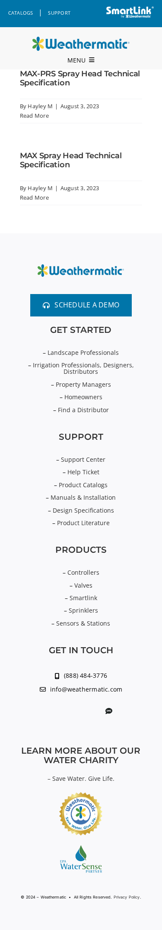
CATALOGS (20, 12)
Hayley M (40, 106)
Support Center (83, 459)
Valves (83, 585)
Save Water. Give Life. (83, 778)
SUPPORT (59, 12)
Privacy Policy (127, 897)
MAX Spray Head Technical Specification (71, 160)
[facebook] (80, 711)
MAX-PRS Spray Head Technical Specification (80, 78)
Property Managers (83, 384)
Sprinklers (83, 610)
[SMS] (108, 711)
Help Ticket (83, 472)
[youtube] (66, 711)
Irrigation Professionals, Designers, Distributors (83, 368)
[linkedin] (52, 711)
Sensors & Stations (83, 623)
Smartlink (83, 598)
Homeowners (83, 397)
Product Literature (83, 523)
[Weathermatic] (81, 40)
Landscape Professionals (83, 352)
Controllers (83, 572)
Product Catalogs (83, 485)
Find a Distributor (83, 410)
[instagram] (94, 711)
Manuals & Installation (83, 497)
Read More (34, 115)
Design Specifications (83, 510)
